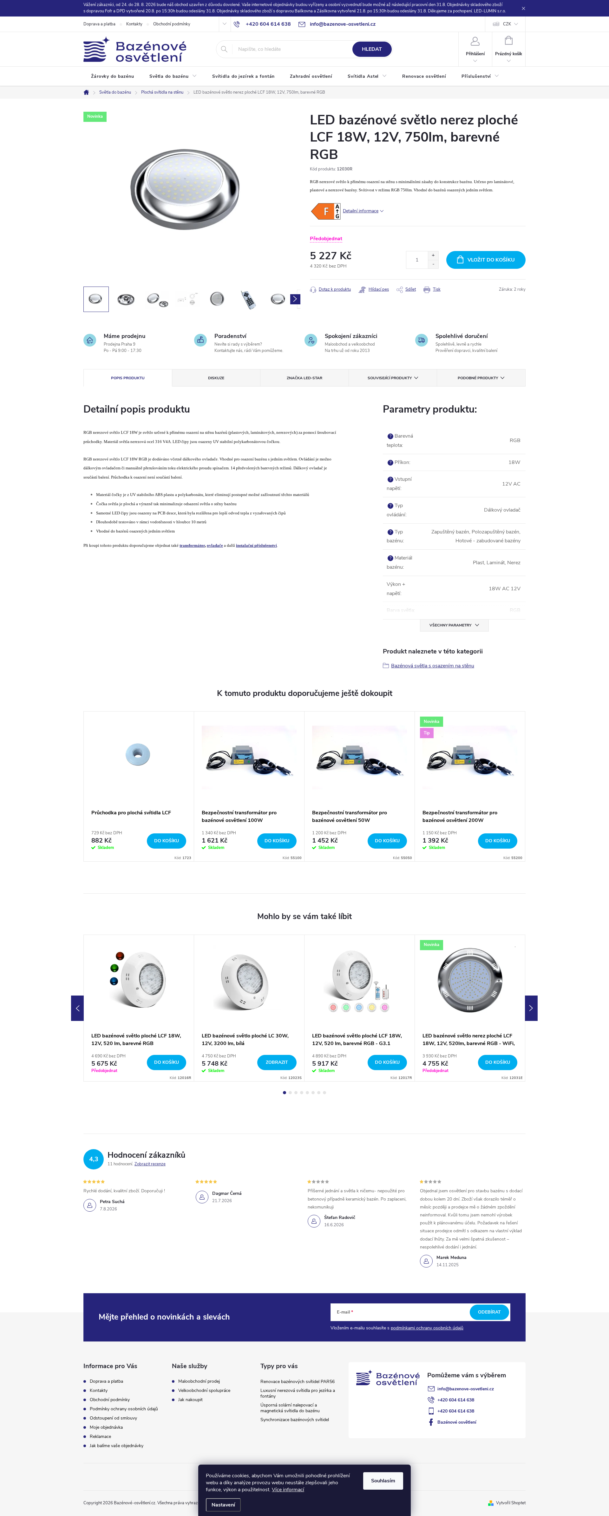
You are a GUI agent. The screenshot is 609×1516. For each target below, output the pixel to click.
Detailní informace (360, 211)
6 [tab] (313, 1092)
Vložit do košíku (491, 259)
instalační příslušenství (256, 545)
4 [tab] (301, 1092)
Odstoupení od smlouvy (113, 1418)
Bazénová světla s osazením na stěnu (432, 665)
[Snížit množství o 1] (433, 264)
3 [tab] (296, 1092)
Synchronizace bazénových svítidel (294, 1420)
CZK (507, 24)
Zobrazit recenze (150, 1164)
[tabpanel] (139, 786)
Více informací (288, 1489)
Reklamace (100, 1436)
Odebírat (489, 1312)
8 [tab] (324, 1092)
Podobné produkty (478, 378)
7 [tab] (318, 1092)
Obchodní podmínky (171, 24)
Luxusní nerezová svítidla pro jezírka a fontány (297, 1393)
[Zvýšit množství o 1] (433, 255)
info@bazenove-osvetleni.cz (465, 1389)
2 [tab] (290, 1092)
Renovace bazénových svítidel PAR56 (297, 1382)
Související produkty (390, 378)
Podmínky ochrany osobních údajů (124, 1409)
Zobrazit (277, 1062)
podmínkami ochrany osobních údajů (427, 1328)
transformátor (192, 545)
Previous (77, 1008)
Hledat (372, 49)
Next (531, 1008)
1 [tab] (284, 1092)
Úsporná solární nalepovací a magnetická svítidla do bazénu (290, 1408)
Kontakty (134, 24)
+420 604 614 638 (455, 1400)
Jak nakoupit (190, 1399)
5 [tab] (307, 1092)
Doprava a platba (99, 24)
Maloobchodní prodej (199, 1381)
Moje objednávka (106, 1427)
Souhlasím (383, 1480)
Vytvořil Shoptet (511, 1503)
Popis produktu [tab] (128, 378)
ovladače (215, 545)
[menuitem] (112, 76)
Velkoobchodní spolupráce (204, 1390)
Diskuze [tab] (216, 378)
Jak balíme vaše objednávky (116, 1446)
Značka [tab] (304, 378)
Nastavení (223, 1504)
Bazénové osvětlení (456, 1422)
